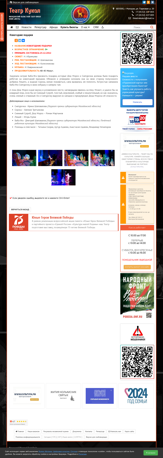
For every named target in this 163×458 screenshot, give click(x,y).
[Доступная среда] (103, 27)
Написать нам (115, 431)
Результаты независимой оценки (56, 431)
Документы (76, 431)
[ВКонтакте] (23, 40)
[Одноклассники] (16, 40)
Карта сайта (129, 431)
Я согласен (150, 453)
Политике (83, 454)
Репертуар (40, 27)
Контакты (88, 431)
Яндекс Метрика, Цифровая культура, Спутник (57, 451)
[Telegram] (19, 40)
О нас (84, 27)
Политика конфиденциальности (28, 437)
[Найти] (152, 27)
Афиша (54, 27)
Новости (26, 27)
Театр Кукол (25, 13)
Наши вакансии (33, 431)
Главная (20, 431)
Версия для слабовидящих (25, 2)
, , (135, 8)
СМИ (96, 27)
